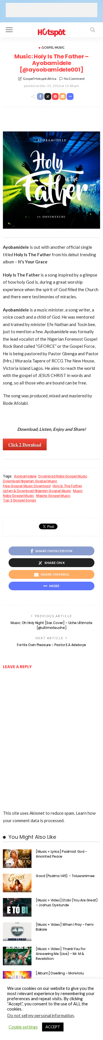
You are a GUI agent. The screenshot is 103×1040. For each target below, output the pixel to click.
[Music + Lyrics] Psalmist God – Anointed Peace (61, 854)
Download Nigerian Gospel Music (30, 481)
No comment (74, 78)
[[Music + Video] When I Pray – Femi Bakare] (17, 931)
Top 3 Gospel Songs (19, 500)
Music (77, 491)
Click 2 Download (24, 444)
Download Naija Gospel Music (62, 476)
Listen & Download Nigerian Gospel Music (37, 491)
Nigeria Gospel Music (53, 496)
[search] (92, 29)
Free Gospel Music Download (27, 486)
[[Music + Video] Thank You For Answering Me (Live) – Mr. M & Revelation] (17, 956)
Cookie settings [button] (23, 1027)
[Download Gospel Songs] (51, 29)
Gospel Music (53, 47)
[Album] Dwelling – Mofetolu (60, 973)
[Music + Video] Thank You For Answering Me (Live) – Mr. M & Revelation (61, 953)
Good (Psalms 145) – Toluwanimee (65, 875)
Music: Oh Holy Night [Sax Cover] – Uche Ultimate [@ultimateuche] (51, 625)
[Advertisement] (51, 10)
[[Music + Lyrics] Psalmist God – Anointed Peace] (17, 858)
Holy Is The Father (67, 486)
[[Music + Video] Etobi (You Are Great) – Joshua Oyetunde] (17, 907)
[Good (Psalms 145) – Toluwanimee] (17, 883)
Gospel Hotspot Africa (39, 78)
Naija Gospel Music (18, 496)
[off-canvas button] (9, 29)
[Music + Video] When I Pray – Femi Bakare (65, 927)
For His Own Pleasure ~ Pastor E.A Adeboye (51, 644)
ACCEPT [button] (52, 1027)
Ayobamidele (25, 476)
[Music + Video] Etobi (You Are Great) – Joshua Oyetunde (67, 902)
